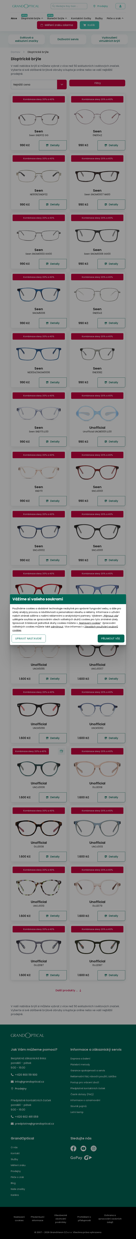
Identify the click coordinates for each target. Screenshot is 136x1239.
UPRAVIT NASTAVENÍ (28, 638)
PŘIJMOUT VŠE (110, 638)
